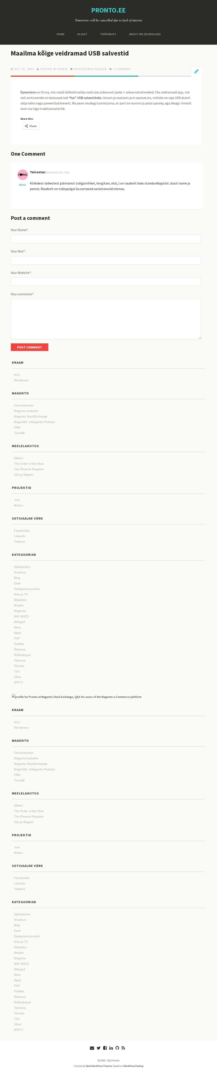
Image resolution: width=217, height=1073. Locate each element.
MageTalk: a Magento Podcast (34, 422)
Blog (17, 577)
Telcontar (37, 172)
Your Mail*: (18, 251)
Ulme (17, 677)
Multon (18, 505)
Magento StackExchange (30, 416)
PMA (17, 427)
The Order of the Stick (29, 463)
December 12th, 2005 (58, 172)
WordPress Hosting (133, 1065)
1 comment (122, 69)
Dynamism (28, 92)
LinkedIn (19, 536)
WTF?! (18, 682)
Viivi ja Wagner (24, 474)
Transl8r (19, 433)
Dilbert (18, 458)
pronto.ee (108, 10)
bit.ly (17, 374)
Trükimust (108, 34)
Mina (17, 627)
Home (60, 34)
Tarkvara (20, 660)
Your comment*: (22, 294)
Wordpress (21, 380)
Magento (20, 611)
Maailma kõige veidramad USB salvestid (70, 53)
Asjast (82, 34)
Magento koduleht (26, 411)
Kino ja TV (21, 594)
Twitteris (19, 541)
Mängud (19, 622)
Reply (22, 184)
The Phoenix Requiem (29, 469)
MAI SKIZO (21, 616)
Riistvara (20, 649)
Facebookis (21, 530)
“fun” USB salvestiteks (85, 98)
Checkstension (24, 405)
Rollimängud (22, 655)
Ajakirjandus (22, 566)
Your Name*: (19, 230)
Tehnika (19, 666)
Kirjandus (20, 600)
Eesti (17, 583)
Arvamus (20, 572)
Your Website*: (21, 272)
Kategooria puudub (90, 69)
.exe (17, 500)
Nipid (17, 633)
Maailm (19, 605)
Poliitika (19, 644)
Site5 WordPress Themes (99, 1065)
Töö (16, 671)
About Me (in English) (145, 34)
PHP (17, 638)
